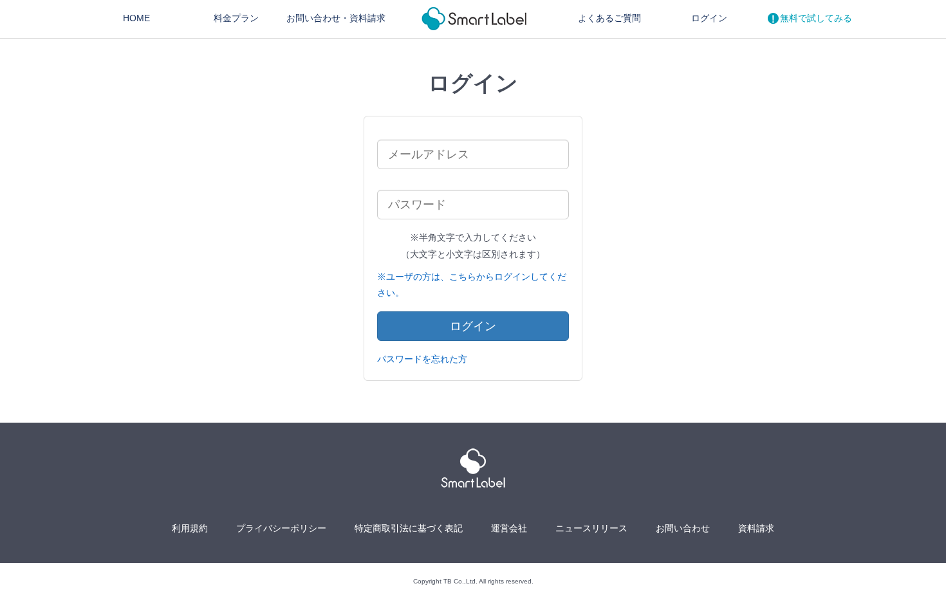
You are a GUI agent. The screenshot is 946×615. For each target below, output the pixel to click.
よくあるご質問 (609, 18)
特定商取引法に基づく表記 (409, 528)
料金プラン (236, 18)
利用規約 (190, 528)
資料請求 (756, 528)
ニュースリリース (591, 528)
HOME (136, 18)
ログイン (709, 18)
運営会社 (509, 528)
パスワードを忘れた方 (422, 359)
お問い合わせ (335, 18)
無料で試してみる (816, 18)
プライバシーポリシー (281, 528)
